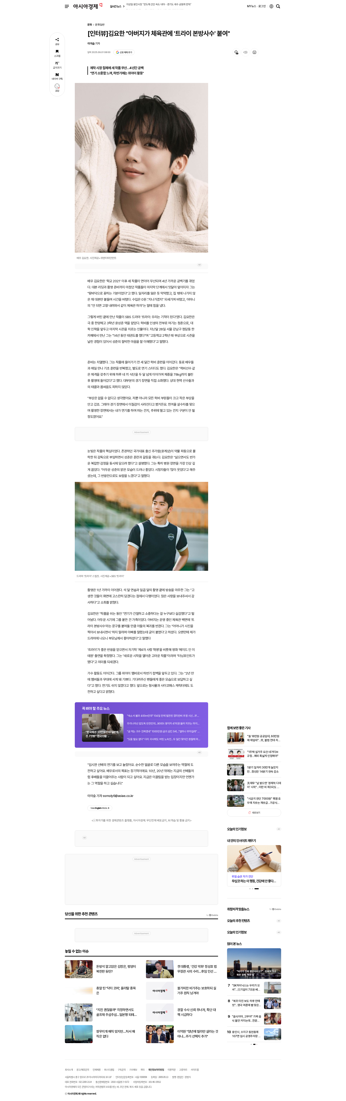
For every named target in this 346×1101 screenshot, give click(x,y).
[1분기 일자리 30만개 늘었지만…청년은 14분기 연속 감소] (235, 774)
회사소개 (69, 1069)
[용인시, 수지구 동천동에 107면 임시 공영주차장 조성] (272, 1039)
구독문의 (122, 1069)
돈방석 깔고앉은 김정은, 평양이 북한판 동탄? (116, 968)
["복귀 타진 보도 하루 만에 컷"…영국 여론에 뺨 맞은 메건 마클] (272, 1008)
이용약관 (172, 1069)
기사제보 (133, 1069)
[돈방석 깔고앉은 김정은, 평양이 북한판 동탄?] (79, 977)
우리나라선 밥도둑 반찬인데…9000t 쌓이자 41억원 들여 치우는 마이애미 (164, 723)
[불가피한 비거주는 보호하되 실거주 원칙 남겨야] (160, 999)
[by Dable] (212, 915)
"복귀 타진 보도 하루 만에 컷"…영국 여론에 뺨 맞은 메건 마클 (246, 1005)
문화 (89, 24)
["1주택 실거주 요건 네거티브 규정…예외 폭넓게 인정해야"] (235, 759)
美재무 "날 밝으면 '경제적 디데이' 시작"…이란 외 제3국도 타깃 (264, 785)
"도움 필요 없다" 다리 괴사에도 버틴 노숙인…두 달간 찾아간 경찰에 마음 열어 (164, 739)
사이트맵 (195, 1069)
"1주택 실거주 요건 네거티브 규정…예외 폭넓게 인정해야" (262, 754)
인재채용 (97, 1069)
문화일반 (100, 24)
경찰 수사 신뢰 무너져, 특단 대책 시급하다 (196, 1012)
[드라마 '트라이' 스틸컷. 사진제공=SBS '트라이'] (141, 526)
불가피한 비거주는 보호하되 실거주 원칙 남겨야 (196, 990)
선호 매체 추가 (126, 52)
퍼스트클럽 (109, 1069)
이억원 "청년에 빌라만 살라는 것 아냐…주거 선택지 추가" (197, 1033)
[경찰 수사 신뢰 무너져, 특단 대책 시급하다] (160, 1020)
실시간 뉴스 (115, 6)
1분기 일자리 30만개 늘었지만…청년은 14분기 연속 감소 (263, 769)
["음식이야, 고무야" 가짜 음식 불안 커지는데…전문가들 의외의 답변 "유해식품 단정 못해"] (272, 1023)
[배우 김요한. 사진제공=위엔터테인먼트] (141, 168)
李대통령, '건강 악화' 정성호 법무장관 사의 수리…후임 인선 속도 (197, 969)
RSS (143, 1069)
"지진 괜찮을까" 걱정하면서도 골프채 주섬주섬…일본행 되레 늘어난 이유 (115, 1012)
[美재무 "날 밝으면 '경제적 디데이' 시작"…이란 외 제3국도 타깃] (235, 790)
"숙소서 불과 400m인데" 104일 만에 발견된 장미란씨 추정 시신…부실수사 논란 (164, 715)
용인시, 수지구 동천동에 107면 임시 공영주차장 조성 (246, 1036)
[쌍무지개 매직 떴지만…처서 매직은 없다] (79, 1042)
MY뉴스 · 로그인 (256, 6)
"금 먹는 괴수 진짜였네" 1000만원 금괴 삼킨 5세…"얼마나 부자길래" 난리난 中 (164, 731)
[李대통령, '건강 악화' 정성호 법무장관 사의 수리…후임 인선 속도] (160, 977)
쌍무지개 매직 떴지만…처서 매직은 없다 (115, 1033)
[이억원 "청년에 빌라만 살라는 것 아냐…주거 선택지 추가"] (160, 1042)
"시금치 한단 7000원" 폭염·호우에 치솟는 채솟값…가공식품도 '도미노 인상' (264, 801)
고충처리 (183, 1069)
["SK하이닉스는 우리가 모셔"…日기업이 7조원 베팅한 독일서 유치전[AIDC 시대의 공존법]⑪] (272, 992)
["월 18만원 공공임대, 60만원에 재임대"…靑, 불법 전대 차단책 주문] (235, 743)
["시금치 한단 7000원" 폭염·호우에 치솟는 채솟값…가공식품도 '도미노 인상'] (235, 806)
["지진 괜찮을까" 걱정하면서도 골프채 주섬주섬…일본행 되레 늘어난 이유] (79, 1020)
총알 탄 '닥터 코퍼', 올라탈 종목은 (116, 990)
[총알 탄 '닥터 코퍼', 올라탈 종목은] (79, 999)
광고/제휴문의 (82, 1069)
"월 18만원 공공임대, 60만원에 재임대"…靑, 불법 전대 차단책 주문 (263, 738)
